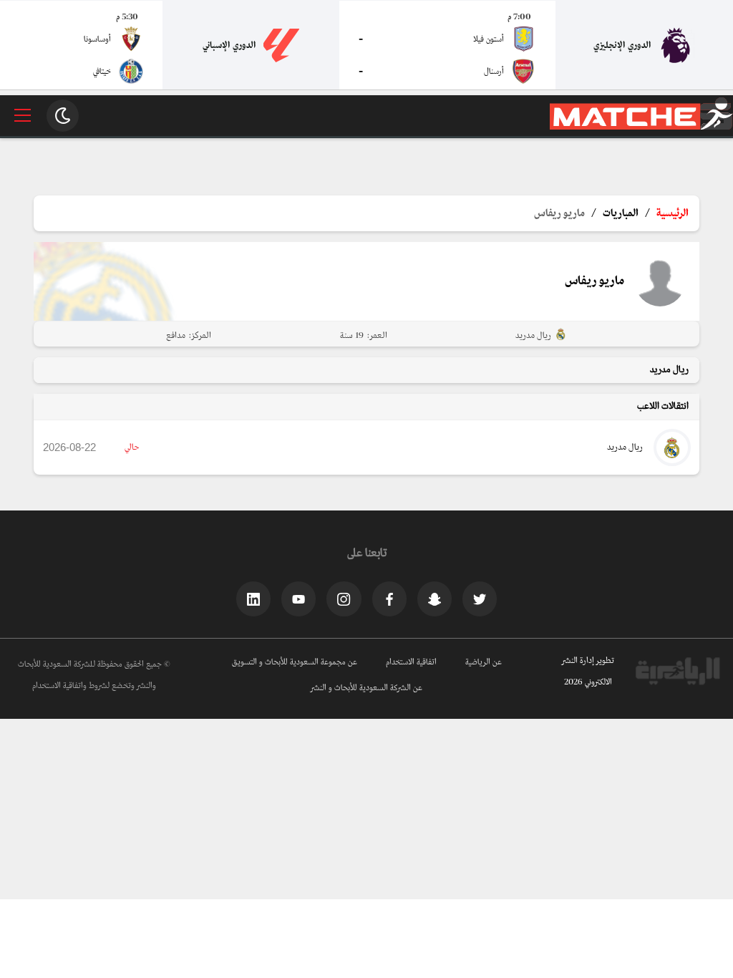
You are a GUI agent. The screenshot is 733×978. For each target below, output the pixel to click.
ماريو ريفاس (559, 213)
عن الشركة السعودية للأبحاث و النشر (366, 688)
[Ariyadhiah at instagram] (343, 598)
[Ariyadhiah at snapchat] (434, 598)
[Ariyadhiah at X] (479, 598)
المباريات (621, 213)
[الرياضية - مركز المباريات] (641, 127)
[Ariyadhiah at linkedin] (253, 598)
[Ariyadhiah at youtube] (298, 598)
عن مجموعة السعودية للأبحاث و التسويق (294, 662)
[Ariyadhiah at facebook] (389, 598)
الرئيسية (672, 213)
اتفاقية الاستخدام (411, 662)
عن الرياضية (483, 662)
